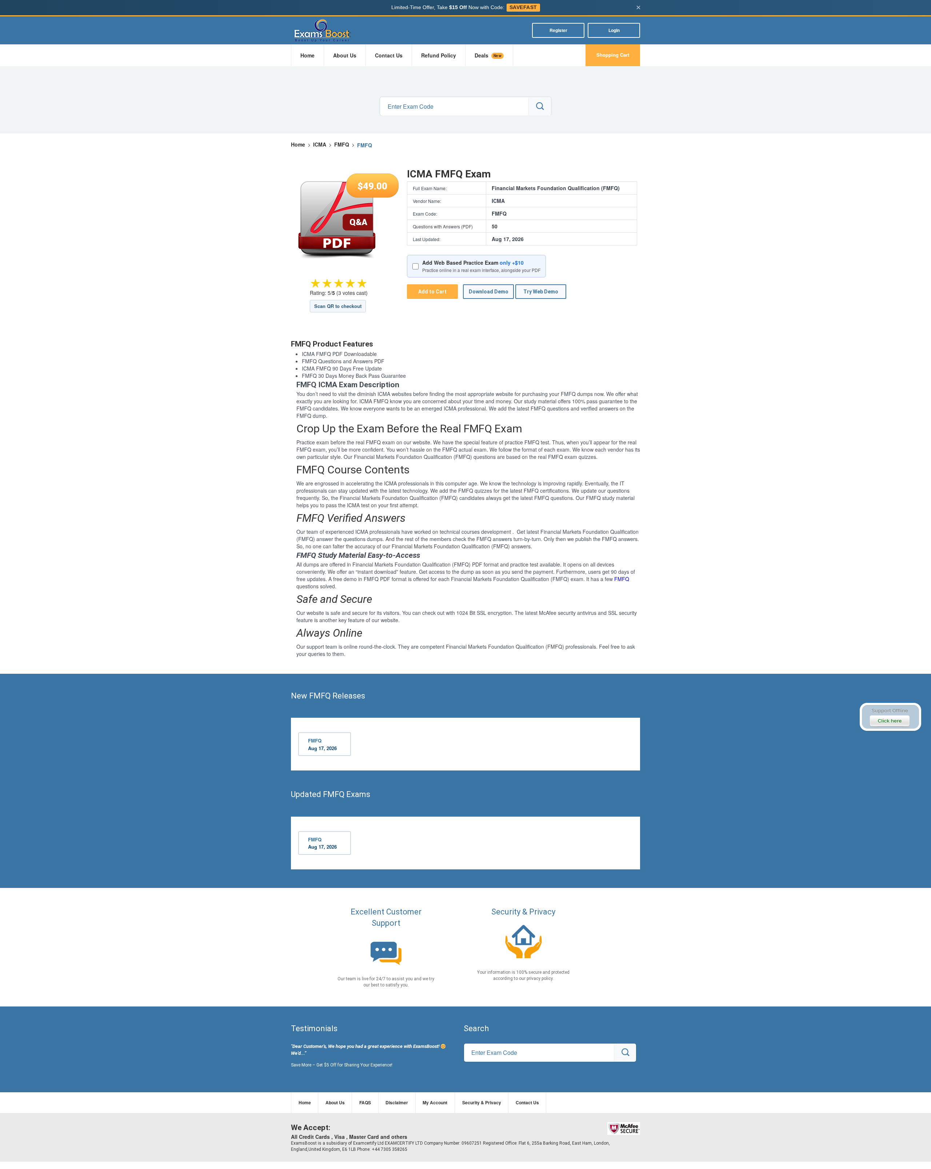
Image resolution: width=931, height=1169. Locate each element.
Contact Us (389, 55)
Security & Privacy (481, 1102)
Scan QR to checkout (337, 306)
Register (558, 30)
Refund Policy (438, 55)
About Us (344, 55)
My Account (435, 1102)
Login (614, 30)
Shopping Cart (612, 54)
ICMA (319, 144)
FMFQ (341, 144)
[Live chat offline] (890, 717)
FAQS (365, 1102)
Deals (488, 55)
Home (307, 55)
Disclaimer (396, 1102)
